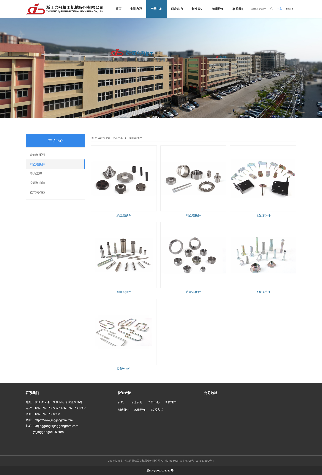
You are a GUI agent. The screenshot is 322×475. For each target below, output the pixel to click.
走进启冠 (136, 9)
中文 (279, 8)
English (290, 8)
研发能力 (177, 9)
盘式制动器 (37, 192)
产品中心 (156, 9)
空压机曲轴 (37, 183)
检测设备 (218, 9)
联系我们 (238, 9)
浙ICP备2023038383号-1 (161, 470)
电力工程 (36, 173)
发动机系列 (37, 155)
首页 (118, 9)
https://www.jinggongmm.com (54, 420)
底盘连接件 (37, 164)
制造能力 (197, 9)
